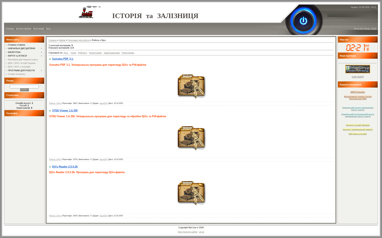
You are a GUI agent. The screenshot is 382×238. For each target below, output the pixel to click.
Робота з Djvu (55, 103)
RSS (374, 28)
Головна (10, 28)
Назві (73, 53)
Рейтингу (82, 53)
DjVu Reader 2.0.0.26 (65, 166)
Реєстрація (38, 28)
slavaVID (103, 103)
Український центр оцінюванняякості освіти (357, 108)
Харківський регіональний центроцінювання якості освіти (357, 115)
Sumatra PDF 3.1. (63, 58)
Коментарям (95, 53)
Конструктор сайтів (187, 232)
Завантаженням (112, 53)
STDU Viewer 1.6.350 (65, 110)
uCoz (201, 232)
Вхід (48, 28)
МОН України (358, 92)
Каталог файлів (23, 28)
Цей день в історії (358, 134)
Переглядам (128, 53)
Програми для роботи (79, 40)
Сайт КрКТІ (358, 77)
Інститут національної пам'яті (358, 129)
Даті (65, 53)
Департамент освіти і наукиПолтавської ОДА (358, 98)
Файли (62, 40)
